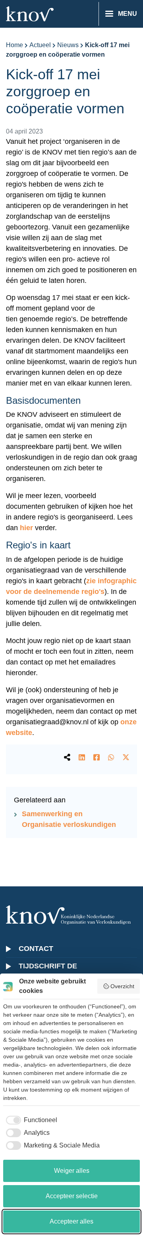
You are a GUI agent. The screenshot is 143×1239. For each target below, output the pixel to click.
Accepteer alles (71, 1221)
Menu (127, 13)
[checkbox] (30, 1120)
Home (14, 45)
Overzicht (122, 986)
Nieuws (68, 45)
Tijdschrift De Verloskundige (50, 971)
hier (26, 528)
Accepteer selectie (72, 1196)
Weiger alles (71, 1170)
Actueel (40, 45)
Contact (36, 949)
